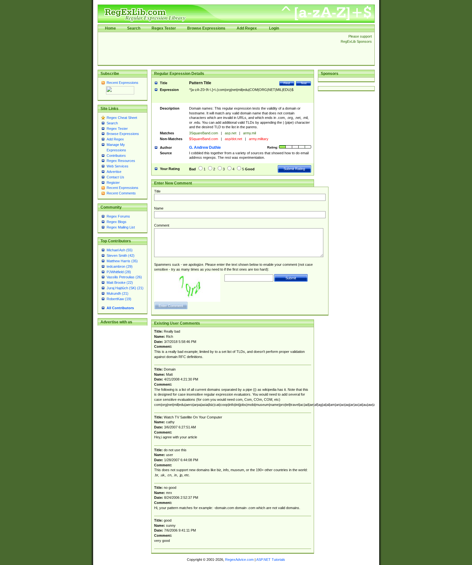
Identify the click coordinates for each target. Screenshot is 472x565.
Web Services (117, 166)
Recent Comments (121, 193)
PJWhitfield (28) (119, 272)
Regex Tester (164, 28)
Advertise (114, 172)
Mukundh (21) (117, 293)
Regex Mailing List (121, 227)
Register (113, 182)
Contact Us (115, 177)
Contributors (116, 155)
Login (274, 28)
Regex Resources (121, 161)
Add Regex (247, 28)
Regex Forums (118, 216)
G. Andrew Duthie (205, 147)
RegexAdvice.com (239, 559)
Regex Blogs (117, 222)
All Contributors (120, 308)
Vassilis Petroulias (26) (124, 277)
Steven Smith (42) (121, 255)
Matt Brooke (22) (120, 282)
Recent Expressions (122, 83)
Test (304, 83)
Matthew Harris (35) (122, 261)
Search (133, 28)
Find (287, 83)
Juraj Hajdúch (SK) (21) (125, 288)
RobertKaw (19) (119, 299)
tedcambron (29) (120, 266)
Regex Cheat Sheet (122, 118)
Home (110, 28)
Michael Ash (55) (120, 250)
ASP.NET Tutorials (270, 559)
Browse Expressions (206, 28)
